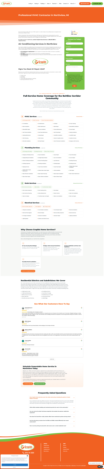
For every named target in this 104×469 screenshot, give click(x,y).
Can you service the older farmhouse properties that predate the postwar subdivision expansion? (49, 412)
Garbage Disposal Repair (44, 157)
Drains (48, 3)
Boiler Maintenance (44, 126)
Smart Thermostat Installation (60, 141)
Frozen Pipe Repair (75, 154)
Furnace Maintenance (60, 129)
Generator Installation (44, 215)
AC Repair (60, 123)
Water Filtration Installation (29, 173)
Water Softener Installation (44, 176)
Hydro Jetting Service (44, 193)
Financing (64, 447)
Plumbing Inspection (29, 163)
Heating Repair (44, 135)
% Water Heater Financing (49, 151)
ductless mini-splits (50, 48)
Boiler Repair (60, 126)
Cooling (30, 3)
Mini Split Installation (29, 141)
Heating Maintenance (29, 135)
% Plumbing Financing (38, 151)
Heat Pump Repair (60, 132)
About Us (72, 3)
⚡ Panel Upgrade (38, 206)
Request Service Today (40, 383)
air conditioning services (30, 48)
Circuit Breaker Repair (60, 209)
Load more (52, 359)
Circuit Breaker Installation (44, 209)
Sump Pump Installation (44, 166)
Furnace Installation (44, 129)
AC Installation (29, 123)
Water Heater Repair (29, 176)
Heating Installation (75, 132)
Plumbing (42, 3)
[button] (27, 455)
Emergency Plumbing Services (29, 154)
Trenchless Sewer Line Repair (44, 196)
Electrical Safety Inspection (60, 212)
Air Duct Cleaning (75, 123)
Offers (60, 3)
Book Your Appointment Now (28, 271)
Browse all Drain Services (77, 183)
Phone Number (69, 58)
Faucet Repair (60, 154)
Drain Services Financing (29, 193)
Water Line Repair (75, 196)
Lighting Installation (75, 215)
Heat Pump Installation (29, 132)
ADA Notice (74, 465)
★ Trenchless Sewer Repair (46, 186)
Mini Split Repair (44, 141)
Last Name (68, 46)
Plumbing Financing (75, 160)
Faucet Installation (44, 154)
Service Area (65, 451)
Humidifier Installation (60, 135)
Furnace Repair (75, 129)
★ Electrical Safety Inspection (27, 206)
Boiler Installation (29, 126)
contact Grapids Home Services (40, 39)
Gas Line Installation (60, 157)
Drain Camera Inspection (29, 190)
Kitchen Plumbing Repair (44, 160)
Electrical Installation (75, 209)
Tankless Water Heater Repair (44, 170)
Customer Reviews (66, 449)
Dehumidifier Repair (29, 129)
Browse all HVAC (79, 116)
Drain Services (75, 190)
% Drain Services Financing (26, 186)
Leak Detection (60, 160)
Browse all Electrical (78, 202)
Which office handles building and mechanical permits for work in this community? (49, 407)
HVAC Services (44, 138)
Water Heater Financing (44, 173)
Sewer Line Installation (75, 193)
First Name (68, 41)
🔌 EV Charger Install (46, 206)
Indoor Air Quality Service (60, 138)
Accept (15, 464)
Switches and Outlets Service (44, 218)
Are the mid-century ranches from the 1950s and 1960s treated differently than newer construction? (49, 421)
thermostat (24, 49)
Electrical (54, 3)
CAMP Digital (83, 465)
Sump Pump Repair (60, 166)
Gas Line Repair (75, 157)
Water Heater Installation (60, 173)
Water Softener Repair (60, 176)
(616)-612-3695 (52, 39)
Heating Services (46, 447)
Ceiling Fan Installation (29, 209)
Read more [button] (24, 317)
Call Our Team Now (28, 383)
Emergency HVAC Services (75, 141)
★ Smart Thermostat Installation (47, 120)
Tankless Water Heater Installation (75, 167)
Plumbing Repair (60, 163)
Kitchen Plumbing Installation (29, 160)
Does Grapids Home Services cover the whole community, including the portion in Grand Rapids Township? (50, 398)
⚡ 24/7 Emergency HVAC (26, 120)
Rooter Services (60, 193)
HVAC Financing (29, 138)
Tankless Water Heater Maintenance (29, 170)
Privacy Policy (68, 465)
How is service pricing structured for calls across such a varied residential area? (48, 425)
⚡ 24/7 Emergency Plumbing (27, 151)
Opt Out (14, 467)
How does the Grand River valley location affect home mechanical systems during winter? (50, 416)
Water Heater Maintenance (75, 173)
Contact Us (65, 3)
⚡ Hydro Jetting (36, 186)
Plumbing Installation (44, 163)
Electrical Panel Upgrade (29, 212)
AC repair (23, 53)
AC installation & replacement (27, 51)
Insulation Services (75, 138)
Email (67, 52)
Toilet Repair (75, 170)
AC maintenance (24, 54)
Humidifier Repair (75, 135)
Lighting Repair (29, 218)
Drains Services (46, 451)
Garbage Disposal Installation (29, 157)
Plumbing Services (75, 163)
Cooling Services (46, 445)
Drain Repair (60, 190)
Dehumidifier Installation (75, 126)
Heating (36, 3)
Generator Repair (60, 215)
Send (74, 86)
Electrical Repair (44, 212)
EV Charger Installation (29, 215)
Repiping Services (29, 166)
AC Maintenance (44, 123)
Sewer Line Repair (29, 196)
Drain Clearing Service (44, 190)
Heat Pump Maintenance (44, 132)
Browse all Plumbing (78, 147)
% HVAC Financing (35, 120)
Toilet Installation (60, 170)
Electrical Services (75, 212)
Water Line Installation (60, 196)
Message (68, 64)
